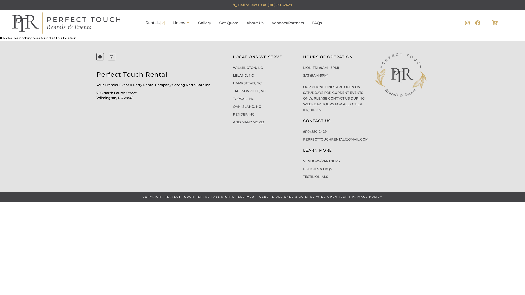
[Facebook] (477, 22)
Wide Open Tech (332, 196)
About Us (255, 23)
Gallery (204, 23)
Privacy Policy (367, 196)
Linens (179, 22)
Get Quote (228, 23)
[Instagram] (467, 22)
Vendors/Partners (288, 23)
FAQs (317, 23)
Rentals (153, 22)
